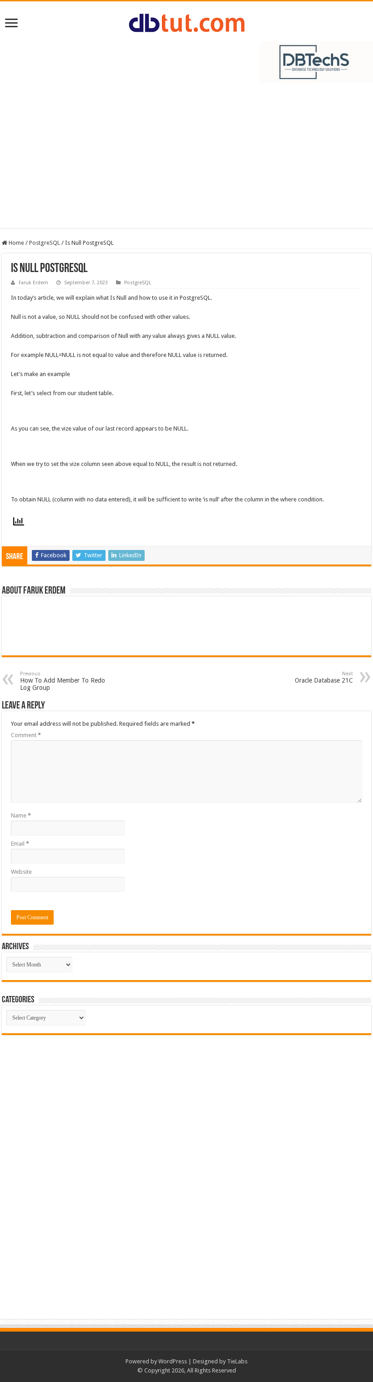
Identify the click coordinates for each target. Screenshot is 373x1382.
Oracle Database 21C (324, 677)
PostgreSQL (44, 242)
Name (21, 815)
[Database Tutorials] (187, 21)
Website (21, 871)
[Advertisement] (186, 159)
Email (20, 843)
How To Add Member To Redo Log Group (62, 681)
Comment (26, 735)
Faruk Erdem (33, 283)
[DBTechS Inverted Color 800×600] (316, 61)
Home (15, 242)
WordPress (172, 1361)
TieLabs (237, 1361)
